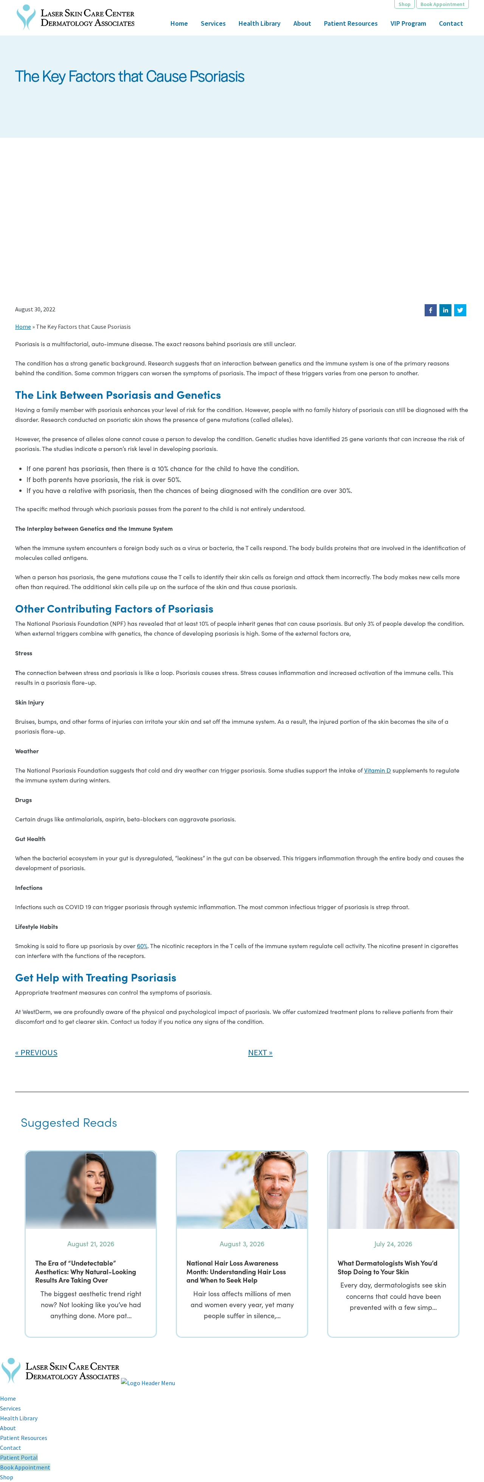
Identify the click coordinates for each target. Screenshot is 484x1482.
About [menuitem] (8, 1428)
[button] (431, 310)
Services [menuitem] (10, 1408)
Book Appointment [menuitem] (25, 1467)
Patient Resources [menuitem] (23, 1438)
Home (23, 326)
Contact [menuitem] (10, 1447)
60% (142, 946)
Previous (38, 1052)
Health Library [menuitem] (18, 1418)
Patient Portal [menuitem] (19, 1457)
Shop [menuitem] (6, 1477)
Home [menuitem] (8, 1398)
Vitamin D (377, 770)
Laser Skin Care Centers (75, 18)
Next (257, 1052)
